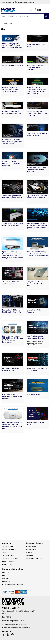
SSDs (4, 552)
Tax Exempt (30, 555)
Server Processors (9, 555)
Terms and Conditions (34, 558)
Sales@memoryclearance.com (25, 2)
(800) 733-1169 (10, 2)
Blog (4, 575)
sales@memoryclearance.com (13, 621)
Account (31, 10)
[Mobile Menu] (46, 10)
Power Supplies (7, 564)
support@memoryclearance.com (14, 624)
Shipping (29, 552)
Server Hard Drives (9, 549)
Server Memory (7, 546)
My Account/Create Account (12, 584)
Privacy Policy (31, 546)
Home (5, 24)
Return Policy (31, 549)
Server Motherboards (10, 558)
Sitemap (5, 578)
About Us (5, 572)
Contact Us (6, 581)
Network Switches (8, 561)
